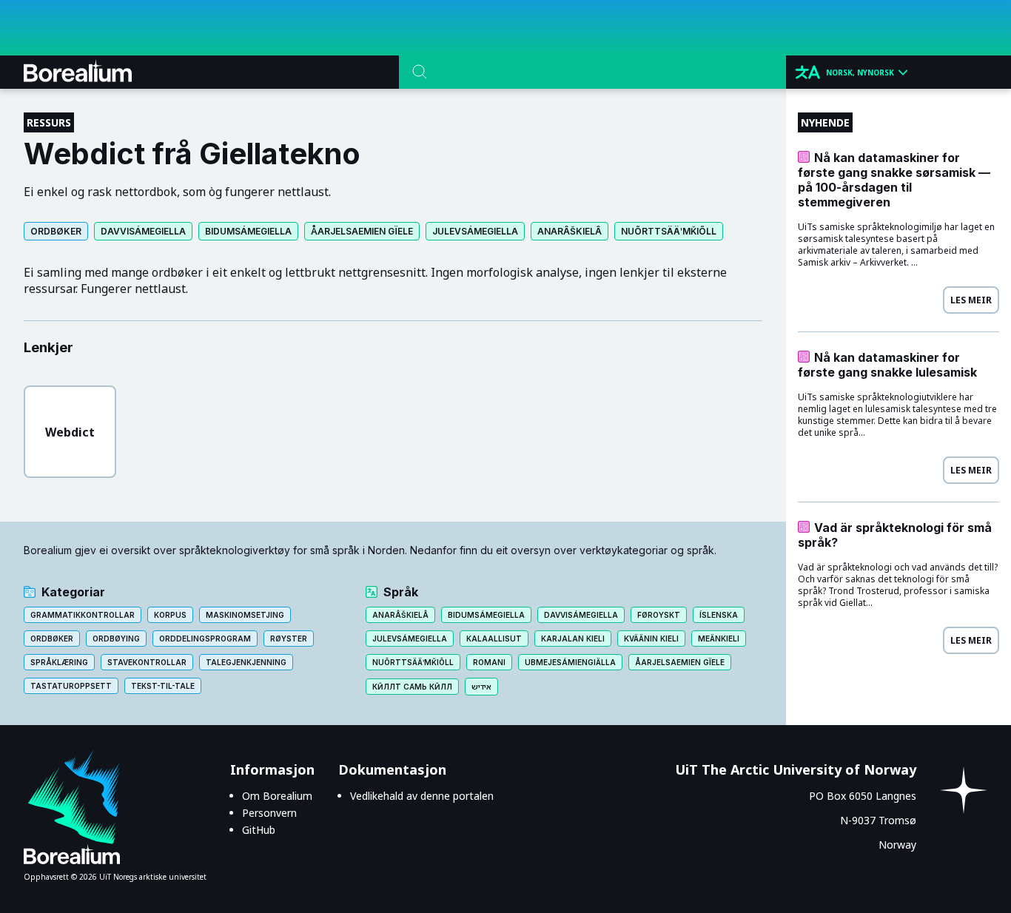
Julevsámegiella (475, 231)
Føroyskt (658, 614)
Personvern (269, 813)
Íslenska (718, 614)
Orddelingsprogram (205, 638)
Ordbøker (55, 231)
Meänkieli (718, 638)
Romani (489, 662)
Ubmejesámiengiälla (570, 662)
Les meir (971, 300)
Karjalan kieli (573, 638)
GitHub (258, 830)
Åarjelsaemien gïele (362, 231)
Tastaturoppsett (71, 685)
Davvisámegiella (143, 231)
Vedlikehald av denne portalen (422, 796)
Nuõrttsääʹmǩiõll (668, 231)
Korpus (170, 614)
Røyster (288, 638)
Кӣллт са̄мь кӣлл (412, 686)
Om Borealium (277, 796)
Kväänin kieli (651, 638)
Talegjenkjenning (246, 662)
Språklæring (59, 662)
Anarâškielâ (569, 231)
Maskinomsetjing (245, 614)
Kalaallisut (494, 638)
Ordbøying (116, 638)
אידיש (481, 686)
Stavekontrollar (147, 662)
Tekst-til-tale (163, 685)
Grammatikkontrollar (82, 614)
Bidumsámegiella (248, 231)
